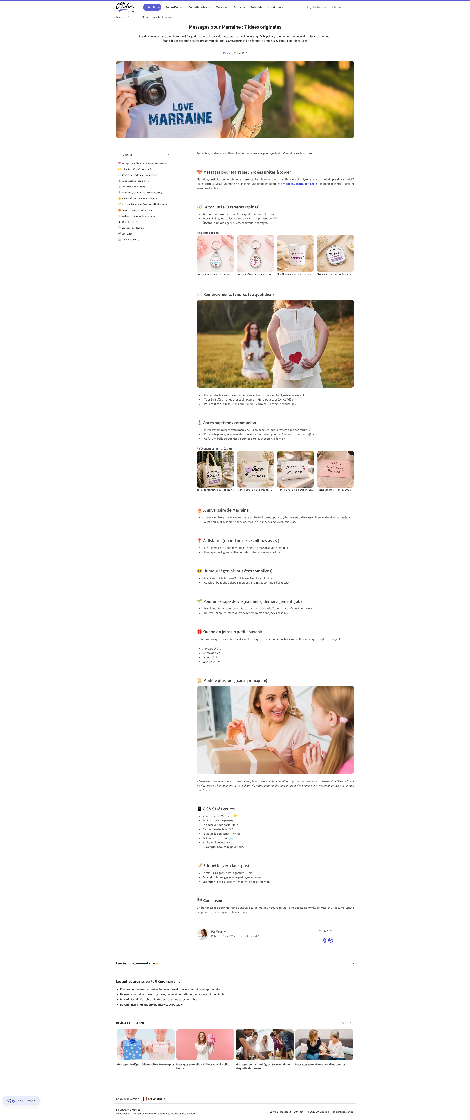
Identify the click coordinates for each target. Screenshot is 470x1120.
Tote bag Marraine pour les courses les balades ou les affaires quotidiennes (215, 490)
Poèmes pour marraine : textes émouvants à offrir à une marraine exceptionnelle (170, 989)
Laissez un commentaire (137, 963)
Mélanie (227, 53)
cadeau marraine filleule (301, 184)
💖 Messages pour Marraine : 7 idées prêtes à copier (142, 163)
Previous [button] (342, 1022)
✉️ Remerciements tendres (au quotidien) (138, 175)
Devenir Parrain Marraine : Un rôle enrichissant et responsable (158, 1000)
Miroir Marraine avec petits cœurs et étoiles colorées (335, 274)
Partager (31, 1101)
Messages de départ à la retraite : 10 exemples (145, 1065)
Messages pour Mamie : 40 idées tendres (320, 1065)
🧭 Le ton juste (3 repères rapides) (134, 169)
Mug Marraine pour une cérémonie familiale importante (295, 274)
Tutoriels (256, 7)
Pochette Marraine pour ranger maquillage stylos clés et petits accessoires (255, 490)
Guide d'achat (174, 7)
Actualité (239, 7)
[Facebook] (325, 940)
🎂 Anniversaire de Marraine (131, 186)
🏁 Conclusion (125, 233)
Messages (222, 7)
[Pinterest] (331, 940)
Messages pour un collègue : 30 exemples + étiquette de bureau (263, 1066)
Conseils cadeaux (199, 7)
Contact (298, 1112)
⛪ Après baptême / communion (134, 181)
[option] (146, 1048)
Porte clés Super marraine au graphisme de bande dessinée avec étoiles (255, 274)
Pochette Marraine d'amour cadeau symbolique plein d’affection (295, 490)
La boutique (152, 7)
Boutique (286, 1112)
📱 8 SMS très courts (128, 222)
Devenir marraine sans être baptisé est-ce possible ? (152, 1005)
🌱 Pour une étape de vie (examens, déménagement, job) (144, 204)
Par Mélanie (218, 932)
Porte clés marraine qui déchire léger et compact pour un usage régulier (215, 274)
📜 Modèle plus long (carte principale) (136, 216)
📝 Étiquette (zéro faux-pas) (131, 228)
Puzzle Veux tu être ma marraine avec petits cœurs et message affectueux (335, 490)
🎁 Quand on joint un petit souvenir (135, 210)
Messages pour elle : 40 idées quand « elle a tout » (203, 1066)
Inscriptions (275, 7)
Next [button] (350, 1022)
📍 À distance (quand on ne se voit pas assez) (140, 192)
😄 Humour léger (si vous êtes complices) (138, 198)
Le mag (273, 1112)
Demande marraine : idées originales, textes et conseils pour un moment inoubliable (172, 994)
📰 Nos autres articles (128, 239)
